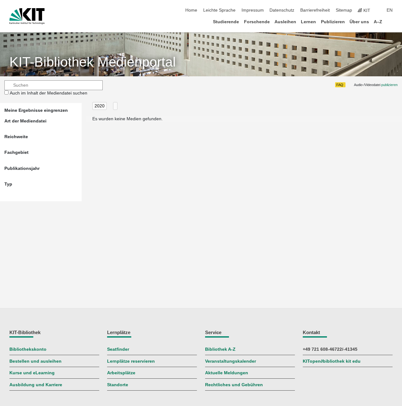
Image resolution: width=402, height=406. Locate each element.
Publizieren (333, 21)
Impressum (253, 10)
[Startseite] (391, 21)
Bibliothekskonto (27, 349)
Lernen (308, 21)
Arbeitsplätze (121, 373)
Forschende (257, 21)
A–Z (378, 21)
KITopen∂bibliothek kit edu (332, 361)
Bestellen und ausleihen (35, 361)
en (390, 10)
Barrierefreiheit (315, 10)
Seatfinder (118, 349)
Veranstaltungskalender (230, 361)
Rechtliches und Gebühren (234, 384)
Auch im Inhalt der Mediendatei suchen (48, 93)
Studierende (226, 21)
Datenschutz (281, 10)
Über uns (359, 21)
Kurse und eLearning (32, 373)
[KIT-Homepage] (27, 16)
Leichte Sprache (219, 10)
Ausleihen (285, 21)
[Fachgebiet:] (115, 106)
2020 (100, 106)
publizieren (389, 85)
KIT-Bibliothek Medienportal (92, 62)
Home (191, 10)
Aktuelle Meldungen (226, 373)
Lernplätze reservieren (131, 361)
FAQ (339, 85)
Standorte (117, 384)
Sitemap (344, 10)
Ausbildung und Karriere (35, 384)
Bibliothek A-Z (220, 349)
